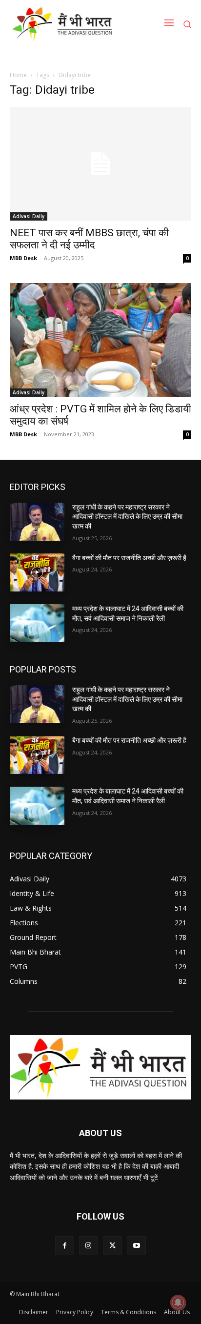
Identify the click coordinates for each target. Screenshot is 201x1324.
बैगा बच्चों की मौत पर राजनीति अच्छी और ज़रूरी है (129, 558)
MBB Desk (23, 258)
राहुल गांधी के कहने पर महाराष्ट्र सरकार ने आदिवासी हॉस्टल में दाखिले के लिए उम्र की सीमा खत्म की (127, 516)
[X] (112, 1245)
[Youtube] (136, 1245)
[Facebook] (64, 1245)
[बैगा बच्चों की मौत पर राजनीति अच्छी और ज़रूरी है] (37, 572)
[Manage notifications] (178, 1302)
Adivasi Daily (28, 216)
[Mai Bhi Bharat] (64, 24)
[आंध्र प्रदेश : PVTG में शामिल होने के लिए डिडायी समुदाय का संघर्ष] (100, 340)
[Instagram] (88, 1245)
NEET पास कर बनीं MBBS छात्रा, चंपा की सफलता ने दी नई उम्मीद (89, 239)
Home (18, 75)
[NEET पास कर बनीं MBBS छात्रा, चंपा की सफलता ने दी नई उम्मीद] (100, 164)
